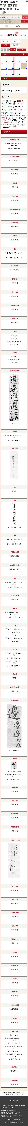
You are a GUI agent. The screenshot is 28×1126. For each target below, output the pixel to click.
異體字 (15, 41)
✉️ (14, 49)
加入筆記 (21, 49)
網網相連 (10, 1107)
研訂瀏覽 (15, 45)
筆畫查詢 (18, 26)
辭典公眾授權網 (20, 1105)
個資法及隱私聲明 (8, 1105)
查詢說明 (24, 21)
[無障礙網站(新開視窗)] (14, 1119)
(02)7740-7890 (9, 1115)
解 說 (5, 41)
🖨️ (11, 49)
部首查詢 (6, 26)
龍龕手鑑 (12, 110)
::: (0, 35)
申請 (16, 173)
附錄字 (5, 45)
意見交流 (4, 1107)
